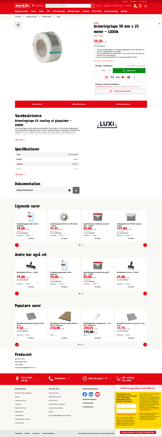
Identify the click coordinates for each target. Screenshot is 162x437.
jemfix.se (27, 433)
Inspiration (107, 6)
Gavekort (125, 1)
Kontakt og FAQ (20, 400)
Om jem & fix (53, 400)
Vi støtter (128, 6)
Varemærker (19, 415)
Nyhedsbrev (133, 1)
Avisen (99, 6)
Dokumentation (123, 104)
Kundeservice (143, 1)
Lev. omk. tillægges (99, 46)
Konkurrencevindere (56, 408)
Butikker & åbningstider (23, 393)
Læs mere (97, 61)
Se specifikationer (108, 61)
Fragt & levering (20, 408)
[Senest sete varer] (160, 24)
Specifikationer (79, 104)
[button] (79, 293)
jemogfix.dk (18, 433)
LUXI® (96, 23)
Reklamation (19, 412)
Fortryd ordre (19, 423)
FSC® (50, 412)
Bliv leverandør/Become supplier (60, 415)
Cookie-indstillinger (48, 433)
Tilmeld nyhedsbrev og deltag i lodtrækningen (138, 432)
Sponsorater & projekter (57, 404)
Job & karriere (118, 6)
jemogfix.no (36, 433)
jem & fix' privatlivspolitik (149, 409)
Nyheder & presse (55, 397)
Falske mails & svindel (22, 419)
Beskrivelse (37, 104)
